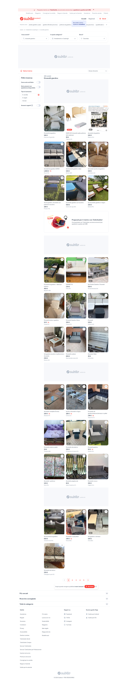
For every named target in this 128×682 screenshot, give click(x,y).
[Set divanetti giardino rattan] (76, 158)
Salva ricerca (27, 71)
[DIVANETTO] (76, 274)
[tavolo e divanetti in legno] (76, 401)
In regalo (24, 98)
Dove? (81, 34)
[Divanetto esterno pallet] (54, 436)
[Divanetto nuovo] (98, 470)
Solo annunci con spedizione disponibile (28, 87)
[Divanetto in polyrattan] (76, 525)
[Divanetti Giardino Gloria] (76, 309)
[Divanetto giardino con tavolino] (76, 192)
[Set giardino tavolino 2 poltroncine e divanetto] (54, 344)
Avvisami (91, 586)
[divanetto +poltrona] (54, 470)
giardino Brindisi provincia (50, 25)
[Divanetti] (98, 309)
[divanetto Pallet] (98, 344)
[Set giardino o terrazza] (98, 525)
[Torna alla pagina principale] (31, 18)
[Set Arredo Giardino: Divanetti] (98, 274)
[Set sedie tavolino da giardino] (98, 158)
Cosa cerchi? (25, 34)
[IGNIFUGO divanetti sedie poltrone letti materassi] (76, 123)
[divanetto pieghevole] (76, 470)
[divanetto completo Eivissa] (54, 401)
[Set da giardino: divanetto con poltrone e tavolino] (54, 192)
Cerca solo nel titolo (27, 82)
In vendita (25, 95)
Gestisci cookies (24, 635)
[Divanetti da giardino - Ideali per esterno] (54, 274)
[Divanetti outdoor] (76, 344)
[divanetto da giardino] (98, 123)
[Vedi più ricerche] (106, 24)
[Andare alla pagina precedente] (64, 580)
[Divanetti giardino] (98, 436)
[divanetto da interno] (54, 559)
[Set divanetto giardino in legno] (98, 192)
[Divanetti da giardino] (54, 123)
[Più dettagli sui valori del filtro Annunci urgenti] (32, 105)
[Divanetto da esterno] (76, 436)
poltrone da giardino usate (67, 25)
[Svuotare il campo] (46, 38)
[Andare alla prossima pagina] (88, 580)
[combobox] (35, 38)
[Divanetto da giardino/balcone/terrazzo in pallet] (98, 401)
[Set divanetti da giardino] (54, 525)
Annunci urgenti (26, 105)
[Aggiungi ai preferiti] (62, 108)
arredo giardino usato (35, 25)
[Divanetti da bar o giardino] (54, 309)
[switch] (39, 82)
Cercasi (24, 101)
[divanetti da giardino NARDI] (54, 158)
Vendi (104, 19)
